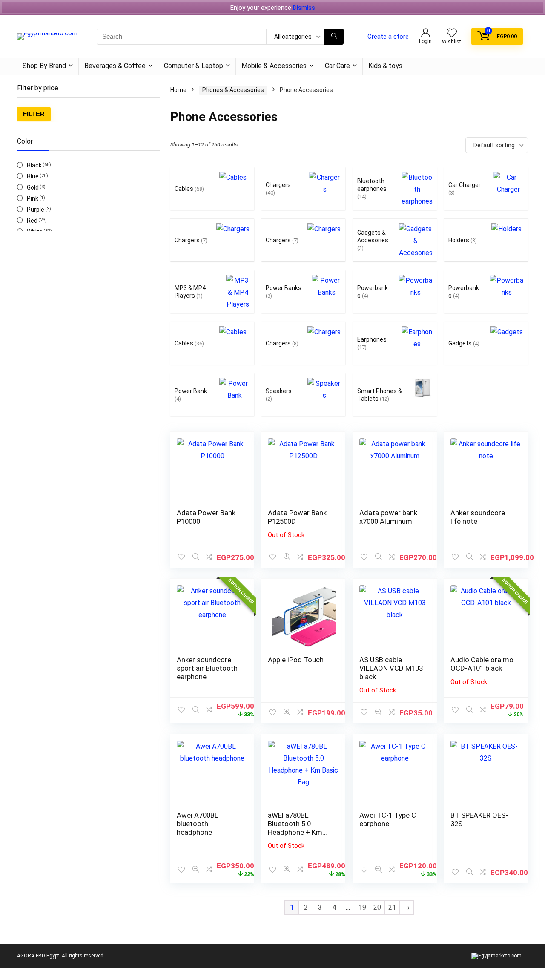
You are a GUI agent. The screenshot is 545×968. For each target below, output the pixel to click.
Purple (35, 209)
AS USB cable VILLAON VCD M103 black (391, 668)
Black (34, 165)
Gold (33, 187)
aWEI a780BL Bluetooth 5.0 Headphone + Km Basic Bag (295, 828)
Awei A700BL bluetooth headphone (197, 823)
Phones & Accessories (233, 89)
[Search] (334, 37)
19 (362, 907)
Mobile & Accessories (274, 66)
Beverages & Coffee (115, 66)
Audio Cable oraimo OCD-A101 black (481, 663)
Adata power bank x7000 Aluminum (388, 517)
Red (32, 220)
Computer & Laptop (193, 66)
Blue (33, 176)
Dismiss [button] (304, 7)
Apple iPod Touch (296, 659)
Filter (34, 114)
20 (377, 907)
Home (178, 89)
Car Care (337, 66)
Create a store (388, 36)
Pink (32, 198)
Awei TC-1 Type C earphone (387, 819)
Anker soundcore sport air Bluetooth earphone (207, 668)
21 (392, 907)
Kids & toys (385, 66)
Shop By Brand (44, 66)
